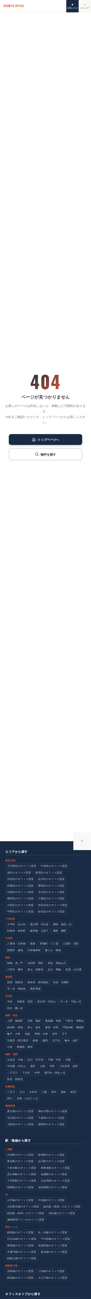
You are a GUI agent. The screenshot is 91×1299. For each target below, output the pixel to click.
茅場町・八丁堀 (49, 943)
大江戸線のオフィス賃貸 (52, 1277)
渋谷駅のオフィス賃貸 (20, 1154)
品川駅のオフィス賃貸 (51, 1161)
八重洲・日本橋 (16, 943)
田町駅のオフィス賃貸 (20, 1187)
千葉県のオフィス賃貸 (51, 1117)
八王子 (11, 1092)
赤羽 (54, 1033)
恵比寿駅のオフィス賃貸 (21, 1174)
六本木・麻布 (15, 969)
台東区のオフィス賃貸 (20, 892)
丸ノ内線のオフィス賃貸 (52, 1232)
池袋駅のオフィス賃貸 (54, 1174)
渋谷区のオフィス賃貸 (20, 879)
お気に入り (72, 7)
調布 (63, 1092)
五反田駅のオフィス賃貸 (55, 1180)
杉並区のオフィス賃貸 (51, 911)
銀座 (32, 943)
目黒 (68, 1059)
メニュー (84, 7)
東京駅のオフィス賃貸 (20, 1161)
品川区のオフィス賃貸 (51, 879)
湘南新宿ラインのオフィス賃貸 (25, 1219)
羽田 (52, 1066)
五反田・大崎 (15, 1059)
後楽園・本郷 (53, 1020)
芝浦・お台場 (73, 969)
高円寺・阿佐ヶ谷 (54, 1072)
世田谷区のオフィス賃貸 (52, 905)
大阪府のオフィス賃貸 (20, 1124)
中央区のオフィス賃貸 (54, 866)
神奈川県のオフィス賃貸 (52, 1111)
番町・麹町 (59, 930)
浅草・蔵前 (34, 1020)
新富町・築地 (15, 950)
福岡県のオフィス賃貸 (51, 1124)
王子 (64, 1033)
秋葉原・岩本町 (16, 930)
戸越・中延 (54, 1059)
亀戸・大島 (13, 1033)
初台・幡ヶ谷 (15, 1008)
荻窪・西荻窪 (15, 1079)
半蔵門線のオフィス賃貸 (21, 1251)
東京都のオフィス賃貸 (20, 1111)
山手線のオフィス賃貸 (20, 1200)
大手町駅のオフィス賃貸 (21, 1180)
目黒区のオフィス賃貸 (20, 885)
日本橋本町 (34, 950)
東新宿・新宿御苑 (38, 982)
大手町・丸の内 (16, 924)
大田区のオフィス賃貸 (20, 905)
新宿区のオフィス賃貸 (48, 872)
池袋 (27, 1033)
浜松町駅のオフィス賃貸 (52, 1187)
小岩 (9, 1046)
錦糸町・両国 (15, 1027)
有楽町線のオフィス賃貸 (52, 1245)
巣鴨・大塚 (41, 1033)
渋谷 (9, 1001)
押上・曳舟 (34, 1027)
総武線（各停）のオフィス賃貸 (25, 1213)
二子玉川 (12, 1072)
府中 (54, 1092)
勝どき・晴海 (53, 950)
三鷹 (44, 1092)
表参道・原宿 (25, 1001)
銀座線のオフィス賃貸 (20, 1232)
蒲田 (32, 1066)
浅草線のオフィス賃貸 (20, 1271)
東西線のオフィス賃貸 (20, 1245)
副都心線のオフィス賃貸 (21, 1258)
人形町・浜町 (71, 943)
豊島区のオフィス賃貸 (51, 885)
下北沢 (26, 1072)
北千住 (56, 1040)
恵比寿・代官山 (46, 1001)
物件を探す (48, 454)
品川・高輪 (54, 969)
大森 (42, 1066)
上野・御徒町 (15, 1020)
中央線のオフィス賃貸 (51, 1200)
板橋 (35, 1040)
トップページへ (48, 439)
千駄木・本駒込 (74, 1020)
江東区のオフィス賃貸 (51, 898)
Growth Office (14, 6)
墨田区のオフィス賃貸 (20, 898)
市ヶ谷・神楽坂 (16, 988)
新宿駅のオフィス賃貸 (51, 1154)
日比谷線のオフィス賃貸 (21, 1238)
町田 (73, 1092)
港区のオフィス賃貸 (19, 872)
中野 (37, 1072)
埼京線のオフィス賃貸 (62, 1213)
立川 (22, 1092)
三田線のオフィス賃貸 (51, 1271)
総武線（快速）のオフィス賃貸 (61, 1206)
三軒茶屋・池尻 (68, 1066)
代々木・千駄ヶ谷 (70, 1001)
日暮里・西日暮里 (17, 1040)
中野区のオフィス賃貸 (20, 911)
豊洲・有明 (51, 1027)
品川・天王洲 (35, 1059)
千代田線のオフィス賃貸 (55, 1238)
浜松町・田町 (35, 963)
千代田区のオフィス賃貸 (21, 866)
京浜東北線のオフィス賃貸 (23, 1206)
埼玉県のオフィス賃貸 (20, 1117)
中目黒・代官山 (16, 1066)
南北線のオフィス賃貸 (54, 1251)
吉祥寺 (33, 1092)
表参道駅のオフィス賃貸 (55, 1167)
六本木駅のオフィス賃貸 (21, 1167)
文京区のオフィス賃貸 (51, 892)
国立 (9, 1098)
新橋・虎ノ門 (15, 963)
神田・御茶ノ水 (62, 924)
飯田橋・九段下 (39, 930)
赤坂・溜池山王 (57, 963)
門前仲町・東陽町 (73, 1027)
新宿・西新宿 (15, 982)
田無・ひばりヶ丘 (27, 1098)
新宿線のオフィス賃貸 (20, 1277)
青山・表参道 (35, 969)
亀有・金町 (71, 1040)
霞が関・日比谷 (39, 924)
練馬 (45, 1040)
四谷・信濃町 (61, 982)
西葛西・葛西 (25, 1046)
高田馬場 (35, 988)
